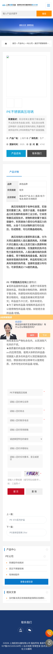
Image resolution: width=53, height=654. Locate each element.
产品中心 (21, 43)
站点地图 (27, 646)
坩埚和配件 (14, 574)
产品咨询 (16, 153)
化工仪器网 (26, 649)
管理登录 (36, 646)
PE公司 (30, 43)
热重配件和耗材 (16, 562)
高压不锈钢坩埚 (41, 43)
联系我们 (37, 153)
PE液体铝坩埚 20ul (18, 532)
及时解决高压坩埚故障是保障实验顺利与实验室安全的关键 (28, 598)
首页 (14, 43)
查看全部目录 (26, 582)
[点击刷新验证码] (31, 473)
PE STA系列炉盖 (17, 520)
